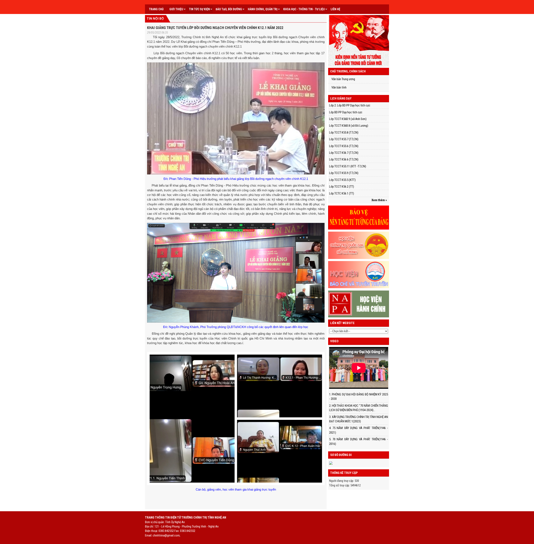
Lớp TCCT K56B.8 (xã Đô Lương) (348, 125)
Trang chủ (156, 9)
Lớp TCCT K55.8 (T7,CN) (343, 132)
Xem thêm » (379, 200)
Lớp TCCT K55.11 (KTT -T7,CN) (347, 166)
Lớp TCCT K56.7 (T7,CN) (343, 153)
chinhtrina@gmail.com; (166, 535)
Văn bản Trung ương (343, 79)
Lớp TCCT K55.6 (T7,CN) (343, 146)
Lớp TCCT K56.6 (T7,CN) (343, 159)
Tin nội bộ (155, 18)
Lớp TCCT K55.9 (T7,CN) (343, 173)
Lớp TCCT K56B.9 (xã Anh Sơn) (347, 119)
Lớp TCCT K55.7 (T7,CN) (343, 139)
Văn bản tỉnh (338, 87)
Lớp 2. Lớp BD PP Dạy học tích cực (349, 105)
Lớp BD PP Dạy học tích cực (345, 112)
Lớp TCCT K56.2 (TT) (341, 186)
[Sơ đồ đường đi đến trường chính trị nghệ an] (330, 463)
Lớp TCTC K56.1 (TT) (341, 193)
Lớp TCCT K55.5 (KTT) (342, 180)
